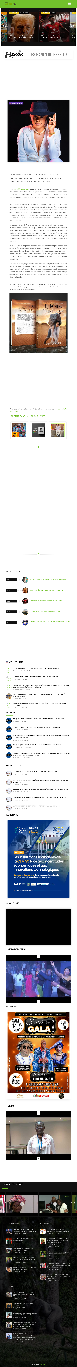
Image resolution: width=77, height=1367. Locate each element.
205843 (25, 784)
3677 (24, 1317)
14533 (26, 679)
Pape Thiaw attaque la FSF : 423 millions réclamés (23, 1295)
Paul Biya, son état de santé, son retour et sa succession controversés (24, 1285)
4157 (24, 1298)
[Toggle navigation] (69, 3)
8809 (25, 698)
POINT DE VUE (55, 13)
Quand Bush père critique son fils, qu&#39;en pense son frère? (36, 668)
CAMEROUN (14, 13)
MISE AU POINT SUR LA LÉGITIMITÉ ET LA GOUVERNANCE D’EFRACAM (24, 1314)
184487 (28, 791)
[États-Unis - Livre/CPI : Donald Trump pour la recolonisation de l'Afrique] (9, 679)
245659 (28, 757)
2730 (57, 1313)
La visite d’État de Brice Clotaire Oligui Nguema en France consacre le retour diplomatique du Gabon (58, 1320)
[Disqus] (38, 476)
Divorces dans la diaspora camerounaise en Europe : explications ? (37, 727)
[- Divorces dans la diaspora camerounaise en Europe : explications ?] (9, 729)
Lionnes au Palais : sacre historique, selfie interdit (20, 36)
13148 (25, 1354)
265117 (25, 721)
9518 (28, 689)
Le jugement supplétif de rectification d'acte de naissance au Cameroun (39, 797)
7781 (24, 1363)
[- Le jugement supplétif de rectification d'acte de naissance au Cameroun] (9, 799)
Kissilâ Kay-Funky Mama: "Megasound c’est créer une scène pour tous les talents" (58, 1309)
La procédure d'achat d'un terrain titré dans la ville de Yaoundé (37, 806)
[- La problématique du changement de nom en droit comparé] (9, 773)
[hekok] (38, 54)
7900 (25, 707)
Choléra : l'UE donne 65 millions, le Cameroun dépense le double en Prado (53, 35)
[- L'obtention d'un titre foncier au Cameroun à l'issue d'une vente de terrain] (9, 791)
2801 (57, 1289)
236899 (26, 774)
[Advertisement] (38, 74)
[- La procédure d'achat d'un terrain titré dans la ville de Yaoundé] (9, 808)
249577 (29, 747)
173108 (25, 800)
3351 (24, 1327)
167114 (25, 808)
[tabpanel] (19, 430)
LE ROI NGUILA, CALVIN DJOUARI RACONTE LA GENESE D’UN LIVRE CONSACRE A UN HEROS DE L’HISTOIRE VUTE (57, 1297)
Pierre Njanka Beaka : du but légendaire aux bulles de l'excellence (58, 1285)
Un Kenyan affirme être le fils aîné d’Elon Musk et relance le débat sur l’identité (23, 1349)
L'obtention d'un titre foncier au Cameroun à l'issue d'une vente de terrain (41, 789)
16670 (28, 671)
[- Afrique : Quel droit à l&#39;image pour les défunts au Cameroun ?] (9, 746)
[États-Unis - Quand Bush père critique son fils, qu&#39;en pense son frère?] (9, 670)
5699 (24, 1289)
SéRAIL (22, 13)
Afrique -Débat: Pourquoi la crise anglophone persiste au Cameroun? (38, 719)
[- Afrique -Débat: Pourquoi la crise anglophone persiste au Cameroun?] (9, 721)
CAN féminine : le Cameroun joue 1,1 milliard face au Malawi (24, 1304)
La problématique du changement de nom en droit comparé (35, 772)
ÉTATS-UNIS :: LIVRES (17, 103)
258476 (25, 730)
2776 (57, 1302)
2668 (57, 1325)
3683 (24, 1308)
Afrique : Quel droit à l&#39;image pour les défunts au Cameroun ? (37, 745)
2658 (57, 1336)
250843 (27, 740)
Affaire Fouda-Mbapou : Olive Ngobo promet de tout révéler (24, 1323)
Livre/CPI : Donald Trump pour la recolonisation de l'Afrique (35, 677)
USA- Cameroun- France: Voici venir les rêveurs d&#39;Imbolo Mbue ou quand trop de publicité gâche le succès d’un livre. (41, 686)
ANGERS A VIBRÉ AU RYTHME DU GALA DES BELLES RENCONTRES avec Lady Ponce (59, 1332)
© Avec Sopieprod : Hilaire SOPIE (21, 174)
